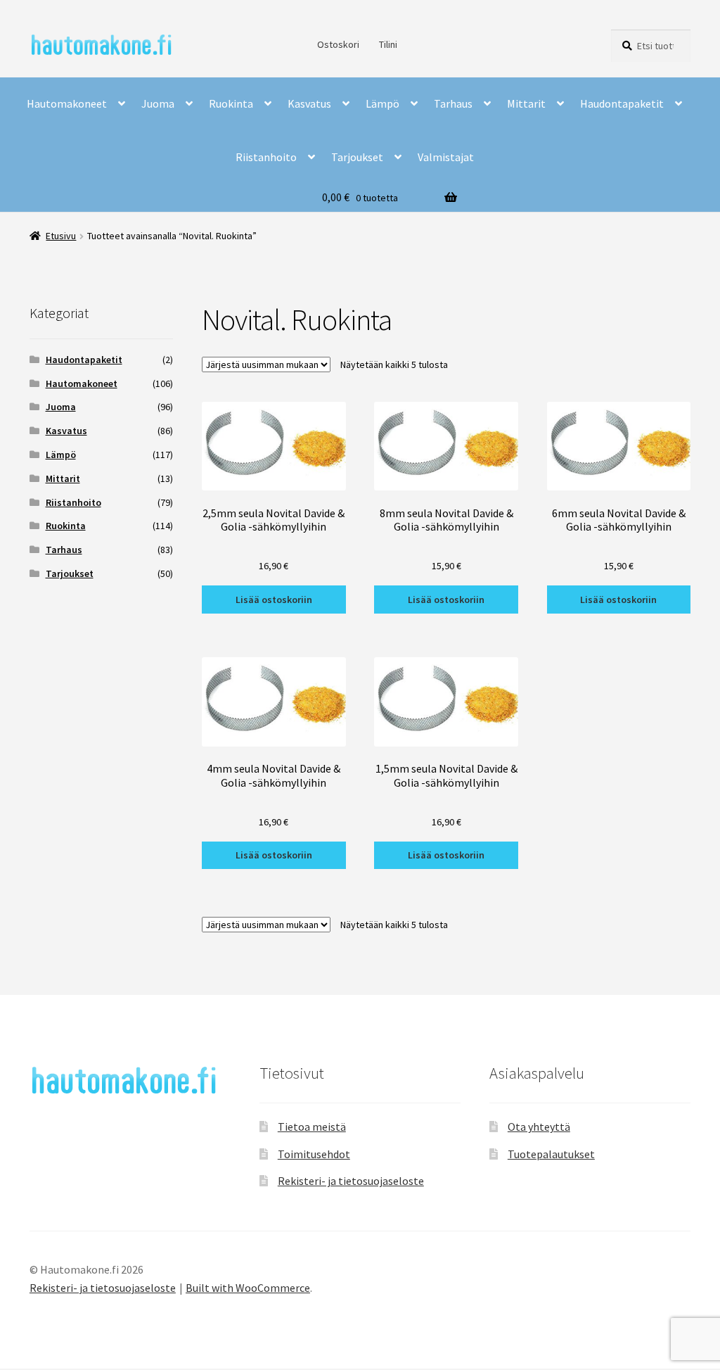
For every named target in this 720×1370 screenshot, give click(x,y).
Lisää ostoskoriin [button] (274, 599)
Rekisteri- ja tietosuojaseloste (351, 1181)
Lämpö (382, 103)
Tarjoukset (357, 157)
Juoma (157, 103)
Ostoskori (338, 44)
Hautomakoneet (67, 103)
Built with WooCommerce (248, 1288)
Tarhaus (453, 103)
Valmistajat (446, 157)
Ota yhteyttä (539, 1127)
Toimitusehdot (314, 1154)
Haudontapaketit (622, 103)
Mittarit (526, 103)
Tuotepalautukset (551, 1154)
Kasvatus (309, 103)
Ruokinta (231, 103)
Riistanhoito (266, 157)
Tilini (388, 44)
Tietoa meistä (312, 1127)
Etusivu (61, 235)
